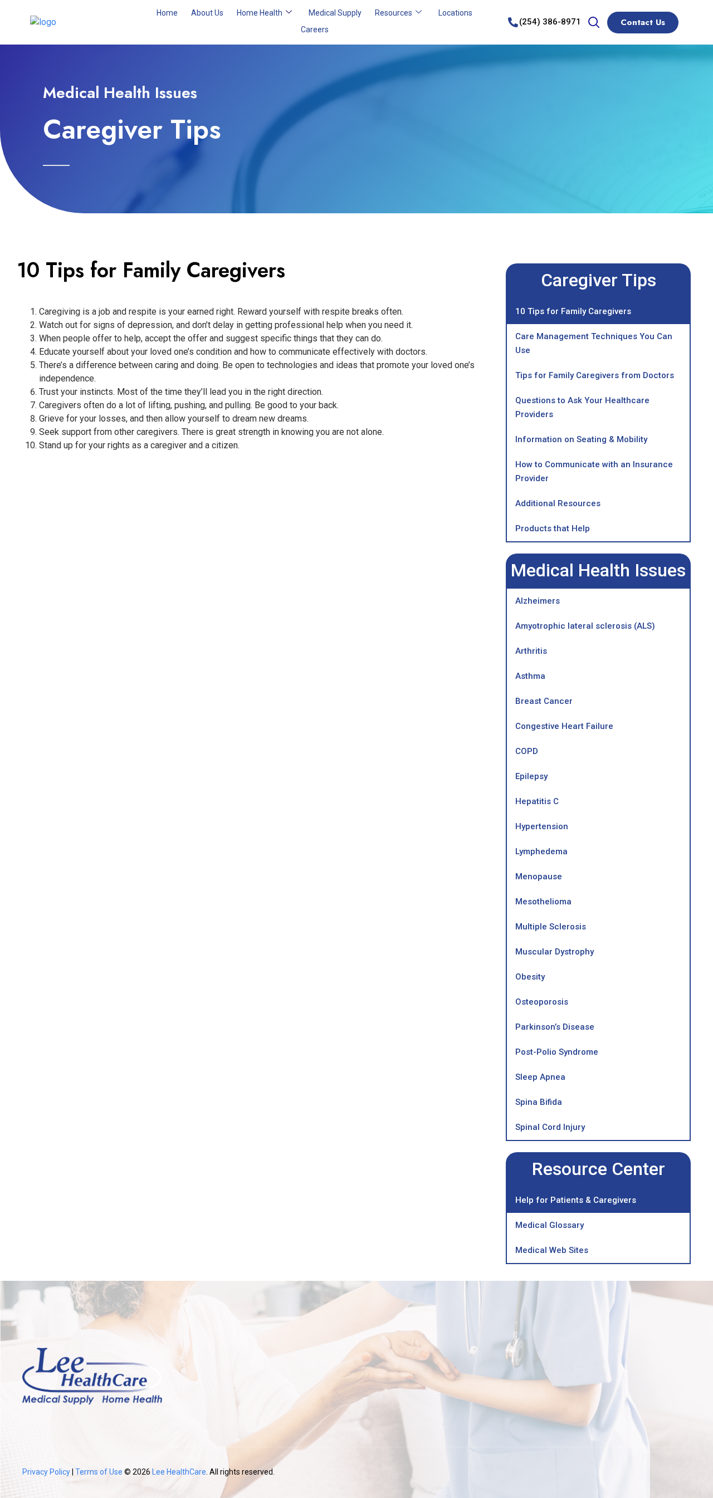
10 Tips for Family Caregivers (573, 311)
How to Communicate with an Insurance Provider (594, 471)
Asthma (530, 676)
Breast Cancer (544, 701)
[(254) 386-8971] (513, 22)
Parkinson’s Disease (554, 1027)
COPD (526, 751)
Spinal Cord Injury (550, 1127)
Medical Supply (335, 12)
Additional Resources (557, 503)
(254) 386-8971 (550, 22)
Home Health (259, 12)
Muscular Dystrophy (554, 952)
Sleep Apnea (540, 1077)
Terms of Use (99, 1471)
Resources (393, 12)
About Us (207, 12)
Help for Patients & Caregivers (575, 1200)
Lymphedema (541, 851)
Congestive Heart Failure (564, 726)
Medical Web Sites (551, 1250)
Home (167, 12)
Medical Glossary (549, 1225)
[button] (593, 23)
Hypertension (541, 826)
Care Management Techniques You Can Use (593, 343)
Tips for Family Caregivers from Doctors (594, 375)
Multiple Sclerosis (550, 927)
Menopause (538, 877)
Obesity (530, 977)
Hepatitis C (537, 801)
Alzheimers (537, 601)
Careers (315, 29)
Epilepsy (531, 776)
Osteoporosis (541, 1002)
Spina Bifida (538, 1102)
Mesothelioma (543, 902)
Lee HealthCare (179, 1471)
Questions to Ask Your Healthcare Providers (582, 407)
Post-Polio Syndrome (556, 1052)
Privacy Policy (46, 1471)
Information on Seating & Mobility (581, 439)
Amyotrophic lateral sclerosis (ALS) (585, 626)
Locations (455, 12)
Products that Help (552, 528)
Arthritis (531, 651)
